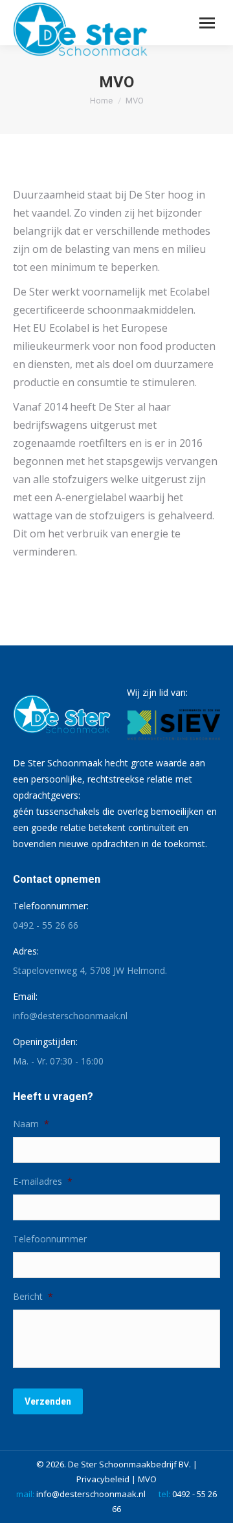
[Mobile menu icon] (207, 23)
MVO (147, 1479)
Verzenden (48, 1401)
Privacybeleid (102, 1479)
